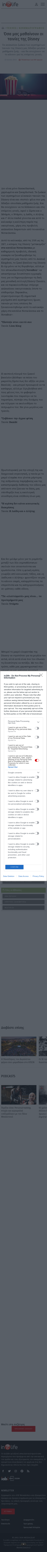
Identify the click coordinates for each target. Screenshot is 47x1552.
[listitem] (23, 722)
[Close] (41, 675)
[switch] (37, 728)
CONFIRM (14, 867)
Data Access (23, 876)
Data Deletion (8, 876)
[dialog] (23, 776)
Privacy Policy (38, 876)
